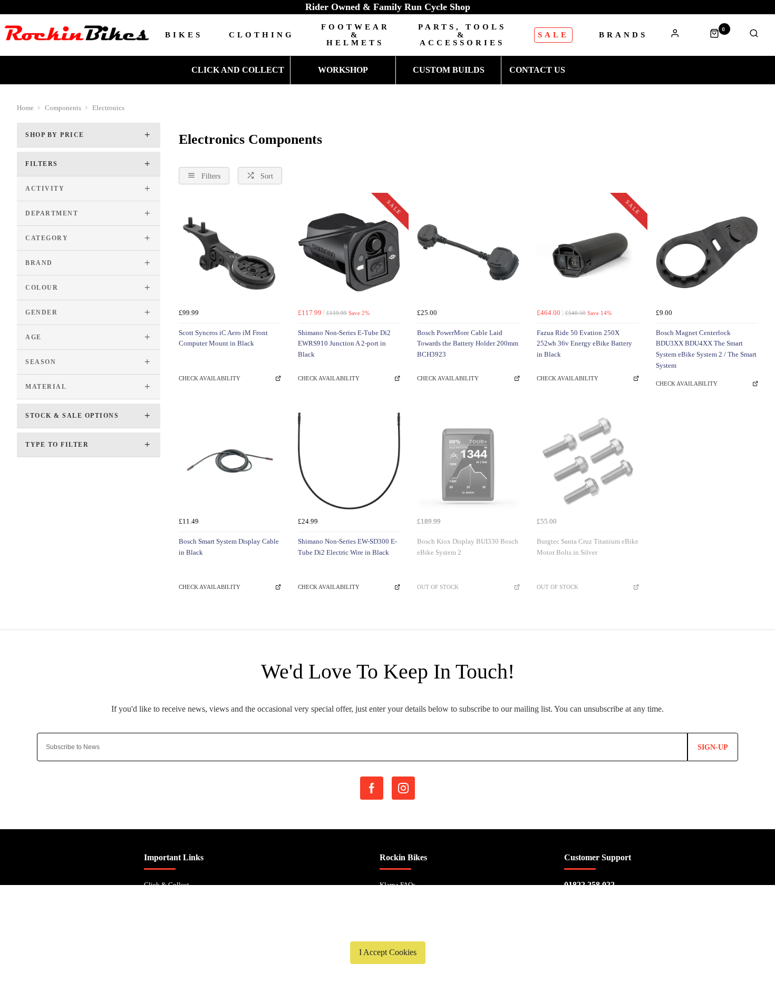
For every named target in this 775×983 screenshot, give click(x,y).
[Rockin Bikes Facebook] (371, 788)
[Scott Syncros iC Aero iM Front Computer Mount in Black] (230, 252)
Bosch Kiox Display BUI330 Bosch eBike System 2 (467, 546)
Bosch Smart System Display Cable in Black (229, 546)
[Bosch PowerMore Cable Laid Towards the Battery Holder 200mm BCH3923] (468, 252)
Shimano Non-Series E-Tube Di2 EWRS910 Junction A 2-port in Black (344, 343)
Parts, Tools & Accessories (462, 35)
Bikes (183, 35)
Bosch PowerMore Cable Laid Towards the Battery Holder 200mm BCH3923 (467, 343)
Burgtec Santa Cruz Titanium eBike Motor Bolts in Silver (587, 546)
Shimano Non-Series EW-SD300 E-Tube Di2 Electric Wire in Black (347, 546)
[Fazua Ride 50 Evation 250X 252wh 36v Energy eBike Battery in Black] (588, 252)
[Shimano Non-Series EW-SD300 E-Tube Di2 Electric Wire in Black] (349, 461)
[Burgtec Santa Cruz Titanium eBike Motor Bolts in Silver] (588, 461)
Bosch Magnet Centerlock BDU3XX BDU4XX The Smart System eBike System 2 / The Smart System (706, 349)
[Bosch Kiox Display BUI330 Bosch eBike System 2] (468, 461)
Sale (553, 35)
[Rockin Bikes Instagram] (403, 788)
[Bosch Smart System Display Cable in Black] (230, 461)
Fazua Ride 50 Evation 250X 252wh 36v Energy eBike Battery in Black (584, 343)
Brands (623, 35)
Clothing (261, 35)
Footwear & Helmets (355, 35)
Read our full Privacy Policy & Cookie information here (387, 928)
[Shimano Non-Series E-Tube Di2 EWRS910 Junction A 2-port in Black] (349, 252)
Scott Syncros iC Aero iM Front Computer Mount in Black (223, 338)
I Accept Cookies (387, 952)
